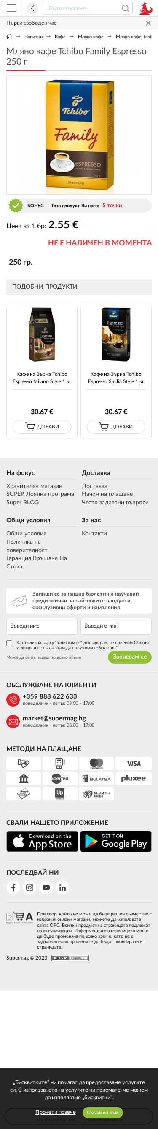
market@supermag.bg (54, 718)
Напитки (33, 36)
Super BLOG (22, 503)
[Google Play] (116, 841)
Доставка (96, 473)
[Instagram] (29, 887)
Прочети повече (55, 1112)
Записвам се (130, 657)
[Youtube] (46, 887)
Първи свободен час (31, 23)
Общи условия (28, 520)
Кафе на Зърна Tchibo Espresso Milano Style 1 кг (42, 378)
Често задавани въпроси (115, 503)
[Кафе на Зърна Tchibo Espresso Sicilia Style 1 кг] (116, 334)
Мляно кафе (91, 36)
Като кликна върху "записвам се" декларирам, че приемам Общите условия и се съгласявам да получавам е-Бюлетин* (83, 645)
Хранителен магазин (34, 486)
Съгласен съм (103, 1112)
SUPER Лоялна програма (40, 494)
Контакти (94, 534)
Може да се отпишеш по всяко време (43, 657)
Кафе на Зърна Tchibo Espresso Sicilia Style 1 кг (116, 378)
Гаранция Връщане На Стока (36, 562)
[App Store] (42, 841)
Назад (32, 8)
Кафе (60, 36)
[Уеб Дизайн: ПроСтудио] (68, 958)
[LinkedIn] (62, 887)
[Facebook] (13, 887)
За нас (91, 520)
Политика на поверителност (27, 546)
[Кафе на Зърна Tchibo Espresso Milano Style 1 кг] (42, 334)
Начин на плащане (107, 494)
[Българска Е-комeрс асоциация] (19, 928)
